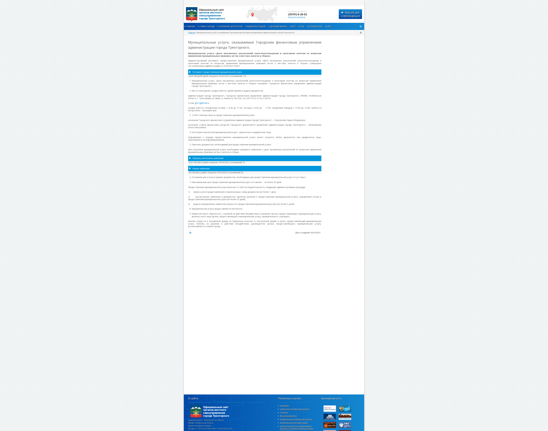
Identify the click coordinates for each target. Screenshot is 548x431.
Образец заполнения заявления (207, 158)
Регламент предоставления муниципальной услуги (217, 72)
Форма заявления (201, 168)
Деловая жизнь (278, 26)
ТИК (302, 26)
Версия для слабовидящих (350, 14)
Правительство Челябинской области (296, 419)
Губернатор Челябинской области (295, 409)
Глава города (207, 26)
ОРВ (329, 26)
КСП (293, 26)
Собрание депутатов (231, 26)
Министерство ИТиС (288, 416)
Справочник (315, 26)
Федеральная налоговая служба (294, 423)
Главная (190, 26)
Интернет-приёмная (296, 17)
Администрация (256, 26)
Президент (284, 405)
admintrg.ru (212, 14)
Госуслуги (284, 412)
